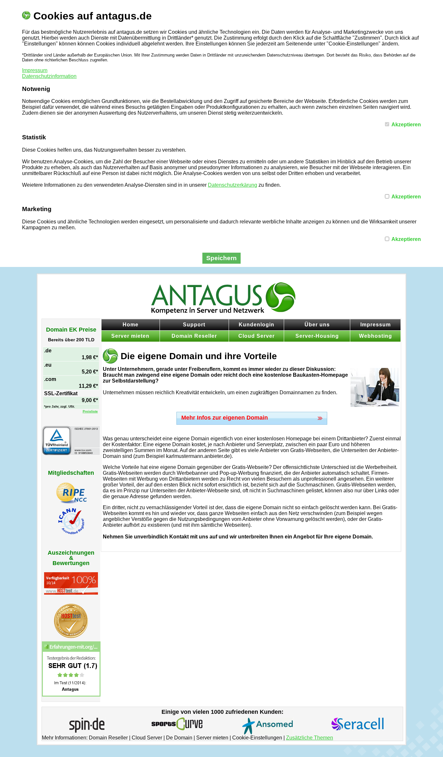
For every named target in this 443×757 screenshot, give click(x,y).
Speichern (221, 258)
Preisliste (90, 411)
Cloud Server (256, 336)
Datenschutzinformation (49, 76)
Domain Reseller (194, 336)
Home (130, 324)
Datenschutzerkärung (232, 185)
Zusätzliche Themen (309, 737)
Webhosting (375, 336)
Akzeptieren (406, 124)
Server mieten (130, 336)
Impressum (34, 70)
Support (194, 324)
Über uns (317, 324)
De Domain (179, 737)
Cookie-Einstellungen (257, 737)
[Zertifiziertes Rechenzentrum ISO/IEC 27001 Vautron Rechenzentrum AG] (71, 453)
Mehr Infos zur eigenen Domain (224, 417)
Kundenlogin (256, 324)
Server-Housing (317, 336)
